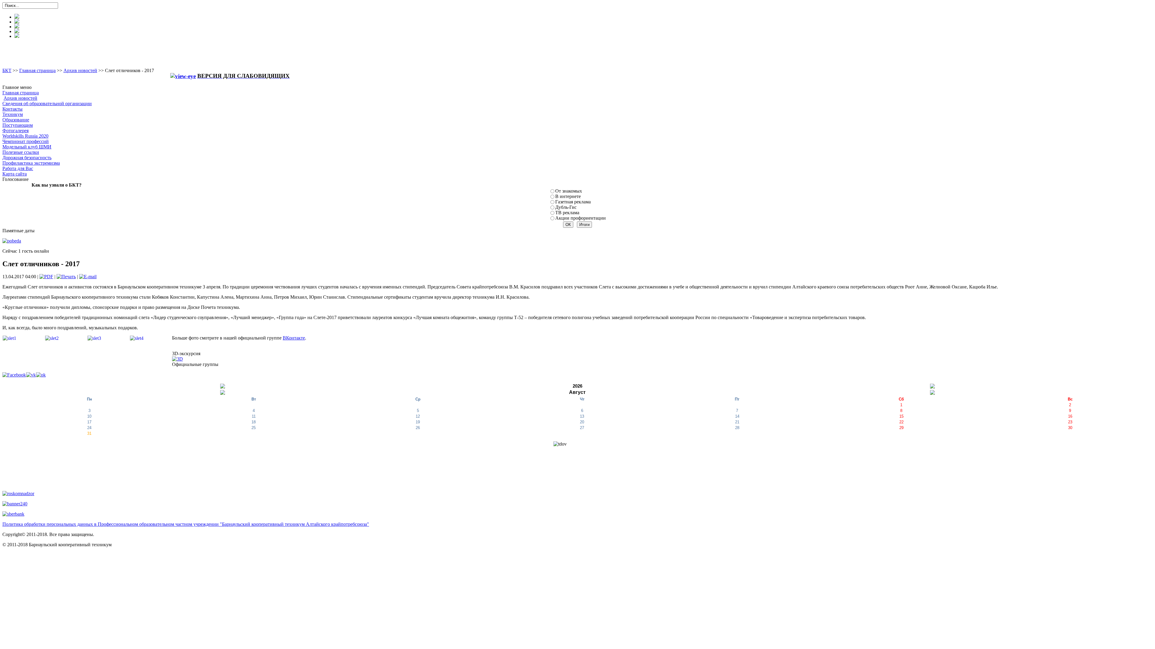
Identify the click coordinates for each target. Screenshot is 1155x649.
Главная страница (37, 70)
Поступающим (17, 125)
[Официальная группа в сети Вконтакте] (31, 374)
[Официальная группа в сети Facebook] (14, 374)
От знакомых (568, 190)
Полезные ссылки (20, 152)
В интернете (568, 196)
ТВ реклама (567, 212)
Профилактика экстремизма (31, 163)
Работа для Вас (17, 168)
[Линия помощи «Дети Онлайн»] (14, 503)
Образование (15, 119)
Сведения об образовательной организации (47, 103)
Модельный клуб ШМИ (26, 146)
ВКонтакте (294, 337)
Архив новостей (80, 70)
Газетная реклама (573, 201)
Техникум (12, 114)
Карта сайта (14, 173)
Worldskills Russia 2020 (25, 136)
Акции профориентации (580, 218)
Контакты (12, 108)
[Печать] (66, 276)
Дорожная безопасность (26, 157)
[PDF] (46, 276)
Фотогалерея (15, 130)
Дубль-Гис (566, 207)
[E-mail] (88, 276)
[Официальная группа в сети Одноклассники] (41, 374)
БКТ (6, 70)
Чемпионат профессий (25, 141)
